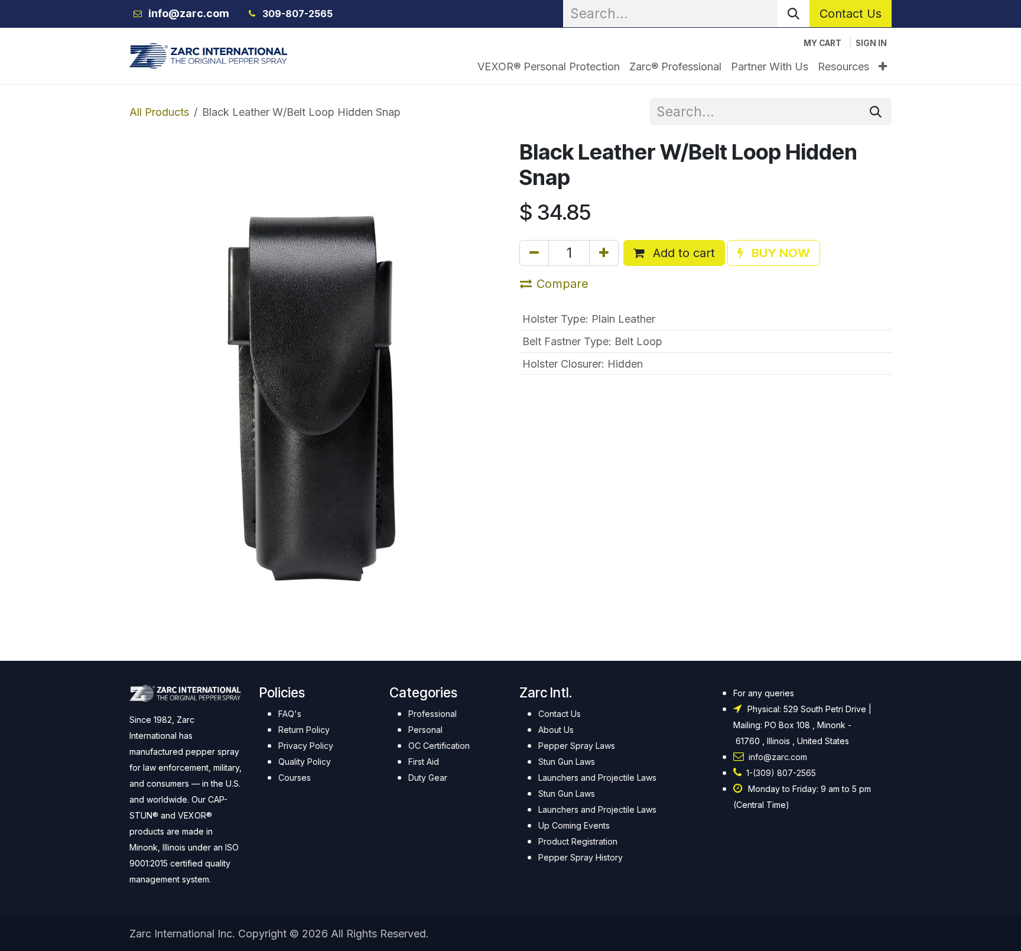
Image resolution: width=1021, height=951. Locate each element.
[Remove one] (534, 253)
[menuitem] (549, 66)
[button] (773, 253)
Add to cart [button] (682, 253)
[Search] (793, 13)
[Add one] (604, 253)
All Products (159, 112)
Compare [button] (562, 284)
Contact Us (851, 14)
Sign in (871, 43)
